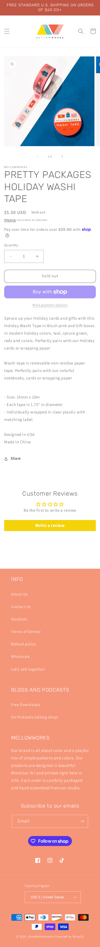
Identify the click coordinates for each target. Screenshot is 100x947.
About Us (19, 594)
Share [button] (16, 458)
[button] (7, 31)
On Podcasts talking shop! (34, 717)
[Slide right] (62, 157)
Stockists (19, 619)
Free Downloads (25, 705)
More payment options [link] (50, 305)
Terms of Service (26, 632)
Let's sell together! (28, 669)
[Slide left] (38, 157)
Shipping (10, 220)
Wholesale (20, 656)
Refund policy (23, 644)
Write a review (49, 525)
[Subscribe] (82, 821)
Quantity (11, 245)
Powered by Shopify (69, 937)
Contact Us (21, 607)
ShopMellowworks (41, 937)
